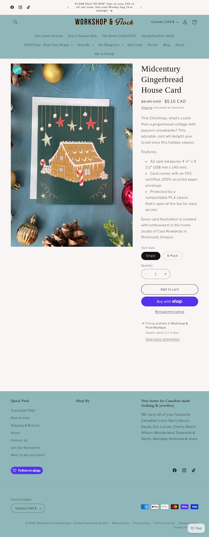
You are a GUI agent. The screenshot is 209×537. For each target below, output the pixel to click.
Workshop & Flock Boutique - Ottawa (60, 523)
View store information (163, 339)
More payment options (169, 311)
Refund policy (120, 523)
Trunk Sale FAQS (23, 410)
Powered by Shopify (95, 523)
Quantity (147, 265)
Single (151, 256)
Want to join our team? (28, 455)
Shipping (146, 107)
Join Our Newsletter (26, 448)
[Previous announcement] (68, 7)
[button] (15, 22)
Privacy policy (141, 523)
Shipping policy (188, 523)
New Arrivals (20, 418)
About (15, 433)
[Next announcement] (140, 7)
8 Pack (172, 256)
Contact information (186, 527)
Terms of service (165, 523)
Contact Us (19, 440)
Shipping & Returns (25, 425)
